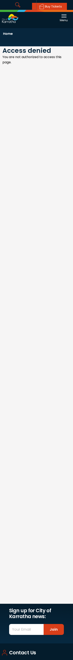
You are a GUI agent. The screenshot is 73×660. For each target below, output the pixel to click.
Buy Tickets (53, 6)
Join (54, 629)
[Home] (10, 16)
